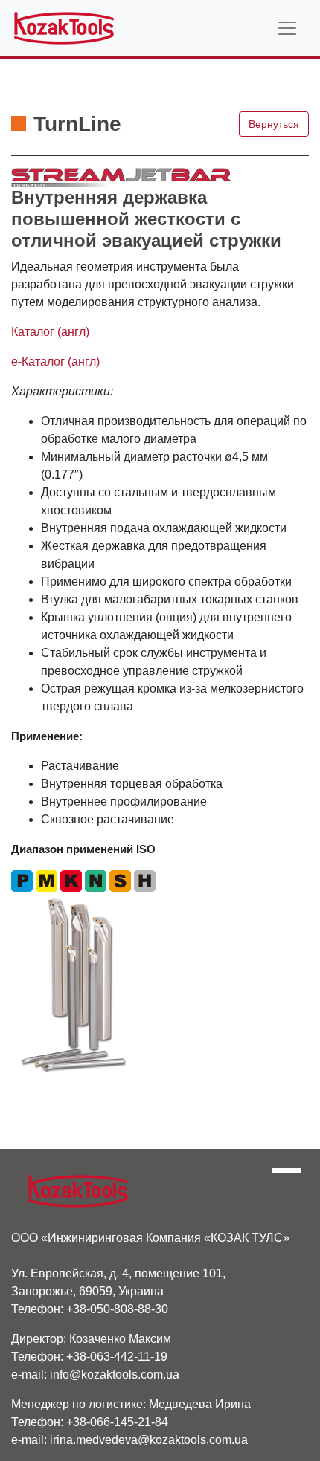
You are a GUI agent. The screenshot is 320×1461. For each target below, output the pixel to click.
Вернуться (274, 124)
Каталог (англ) (50, 331)
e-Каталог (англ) (55, 361)
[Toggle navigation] (287, 28)
